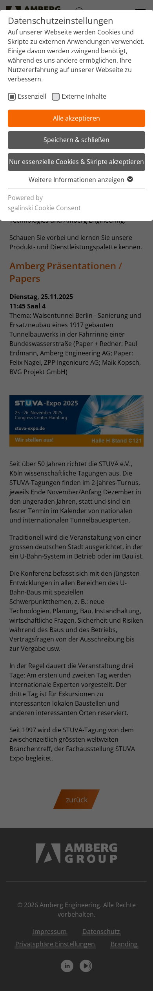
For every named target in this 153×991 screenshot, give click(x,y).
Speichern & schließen (76, 139)
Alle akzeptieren (76, 118)
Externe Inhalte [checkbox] (84, 96)
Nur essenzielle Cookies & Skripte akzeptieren (76, 161)
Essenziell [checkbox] (32, 96)
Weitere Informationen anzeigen (76, 179)
